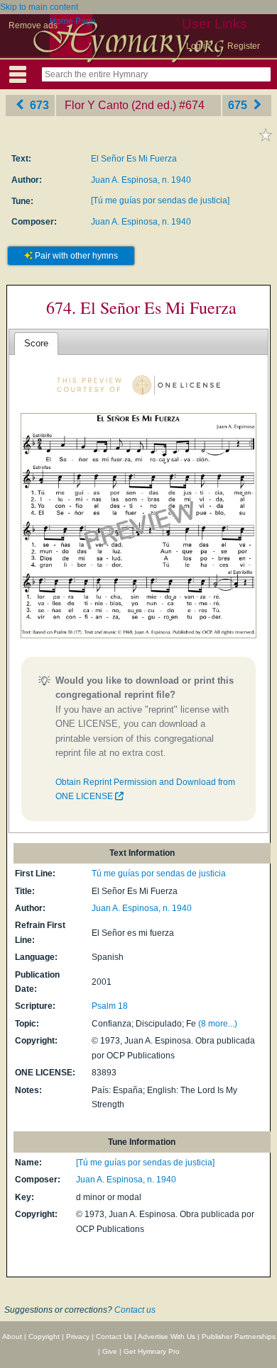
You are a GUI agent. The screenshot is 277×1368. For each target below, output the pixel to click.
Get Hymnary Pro (152, 1351)
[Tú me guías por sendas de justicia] (160, 200)
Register (243, 46)
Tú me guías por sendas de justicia (159, 873)
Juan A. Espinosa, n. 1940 (141, 180)
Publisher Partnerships (239, 1336)
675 (239, 105)
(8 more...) (217, 1024)
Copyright (44, 1336)
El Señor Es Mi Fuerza (134, 159)
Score (36, 343)
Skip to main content (39, 7)
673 (38, 105)
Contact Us (114, 1336)
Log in (198, 46)
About (12, 1336)
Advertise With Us (166, 1336)
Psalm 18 (110, 1006)
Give (109, 1351)
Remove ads (33, 25)
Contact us (135, 1310)
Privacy (77, 1336)
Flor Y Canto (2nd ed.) (120, 105)
